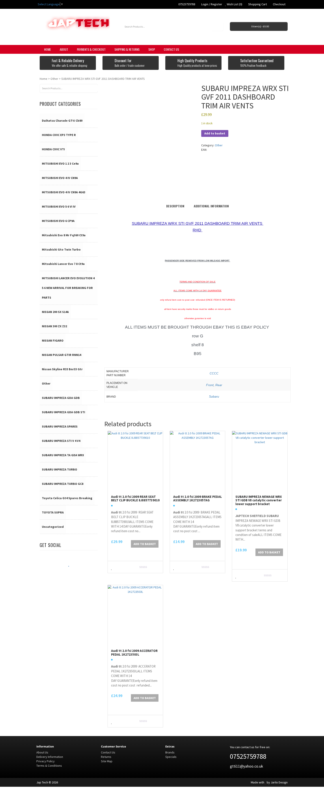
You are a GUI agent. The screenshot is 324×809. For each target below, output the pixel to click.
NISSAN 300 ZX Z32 (54, 326)
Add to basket (214, 133)
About (64, 49)
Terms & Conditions (49, 766)
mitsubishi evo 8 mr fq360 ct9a (64, 235)
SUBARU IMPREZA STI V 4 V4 (61, 441)
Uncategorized (53, 527)
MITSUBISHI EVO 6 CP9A (58, 221)
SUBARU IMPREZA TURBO (59, 469)
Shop (151, 49)
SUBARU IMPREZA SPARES (60, 426)
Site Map (106, 761)
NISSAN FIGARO (52, 340)
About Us (42, 752)
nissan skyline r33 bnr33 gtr (62, 369)
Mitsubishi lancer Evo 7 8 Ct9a (63, 264)
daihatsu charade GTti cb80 (62, 121)
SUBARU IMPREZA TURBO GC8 (62, 484)
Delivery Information (49, 757)
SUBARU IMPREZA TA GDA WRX (63, 455)
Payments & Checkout (91, 49)
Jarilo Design (279, 782)
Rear (218, 385)
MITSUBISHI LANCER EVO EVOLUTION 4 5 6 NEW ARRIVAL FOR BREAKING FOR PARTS (68, 287)
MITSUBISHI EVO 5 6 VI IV (59, 206)
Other (54, 79)
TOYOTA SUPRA (53, 512)
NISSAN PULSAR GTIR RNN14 (61, 355)
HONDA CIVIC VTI (53, 149)
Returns (106, 757)
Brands (170, 752)
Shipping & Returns (127, 49)
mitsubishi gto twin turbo (61, 249)
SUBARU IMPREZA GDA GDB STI (63, 412)
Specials (171, 757)
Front (210, 385)
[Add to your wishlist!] (111, 567)
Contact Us (171, 49)
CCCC (214, 373)
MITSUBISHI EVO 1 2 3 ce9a (60, 164)
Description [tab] (175, 206)
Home (47, 49)
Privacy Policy (45, 761)
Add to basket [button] (145, 544)
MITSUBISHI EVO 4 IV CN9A (60, 178)
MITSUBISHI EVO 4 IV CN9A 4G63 (63, 192)
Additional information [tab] (211, 206)
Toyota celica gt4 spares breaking (67, 498)
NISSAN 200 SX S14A (55, 312)
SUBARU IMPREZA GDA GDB (61, 398)
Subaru (214, 396)
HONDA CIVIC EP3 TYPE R (59, 135)
